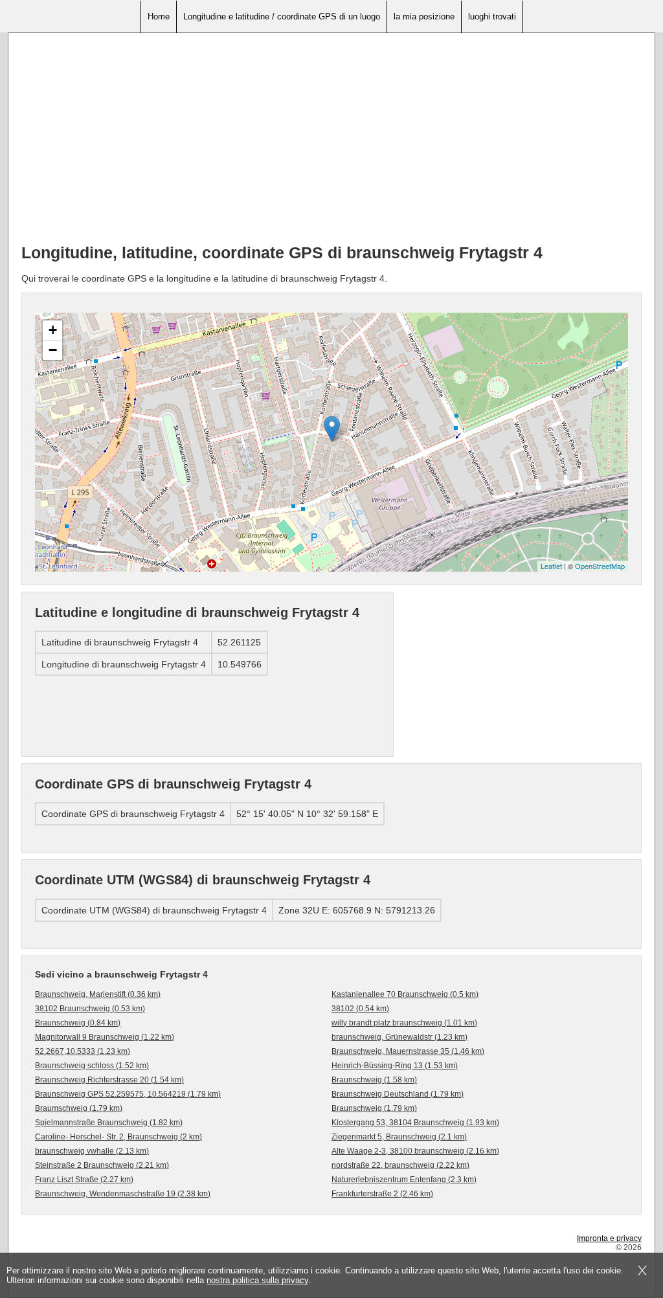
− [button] (53, 350)
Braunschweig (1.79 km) (374, 1108)
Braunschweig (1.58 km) (374, 1079)
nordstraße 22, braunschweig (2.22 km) (400, 1165)
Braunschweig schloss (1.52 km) (92, 1065)
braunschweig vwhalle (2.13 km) (92, 1151)
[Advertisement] (331, 143)
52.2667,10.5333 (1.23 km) (82, 1051)
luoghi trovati (492, 16)
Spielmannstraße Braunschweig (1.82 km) (109, 1122)
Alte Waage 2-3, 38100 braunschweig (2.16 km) (415, 1151)
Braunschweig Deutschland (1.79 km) (398, 1094)
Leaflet (551, 566)
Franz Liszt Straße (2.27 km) (84, 1179)
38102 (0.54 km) (360, 1008)
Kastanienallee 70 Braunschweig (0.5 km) (405, 994)
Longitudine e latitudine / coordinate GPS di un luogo (281, 16)
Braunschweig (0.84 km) (77, 1022)
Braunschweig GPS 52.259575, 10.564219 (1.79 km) (128, 1094)
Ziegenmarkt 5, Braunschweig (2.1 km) (399, 1136)
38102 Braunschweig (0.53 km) (90, 1008)
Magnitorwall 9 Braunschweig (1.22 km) (104, 1037)
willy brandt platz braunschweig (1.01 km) (404, 1022)
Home (159, 16)
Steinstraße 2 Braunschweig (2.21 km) (102, 1165)
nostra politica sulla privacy (257, 1280)
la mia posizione (424, 16)
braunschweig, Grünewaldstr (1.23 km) (399, 1037)
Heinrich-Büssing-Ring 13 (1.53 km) (395, 1065)
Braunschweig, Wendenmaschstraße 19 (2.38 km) (122, 1193)
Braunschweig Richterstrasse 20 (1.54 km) (109, 1079)
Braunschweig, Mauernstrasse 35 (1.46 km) (408, 1051)
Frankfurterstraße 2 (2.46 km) (382, 1193)
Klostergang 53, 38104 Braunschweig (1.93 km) (415, 1122)
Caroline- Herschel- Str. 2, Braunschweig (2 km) (118, 1136)
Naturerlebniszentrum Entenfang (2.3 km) (404, 1179)
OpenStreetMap (600, 566)
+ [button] (53, 330)
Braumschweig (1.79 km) (78, 1108)
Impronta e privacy (609, 1238)
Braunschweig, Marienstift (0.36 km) (98, 994)
